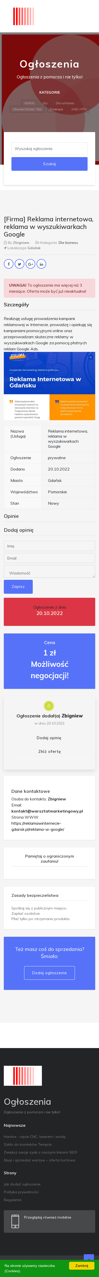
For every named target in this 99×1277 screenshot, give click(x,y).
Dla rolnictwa (65, 103)
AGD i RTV (78, 109)
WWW (29, 103)
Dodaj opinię (49, 737)
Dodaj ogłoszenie (49, 972)
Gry (45, 103)
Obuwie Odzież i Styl (27, 109)
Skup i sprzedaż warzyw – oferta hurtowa (39, 1160)
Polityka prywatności (21, 1192)
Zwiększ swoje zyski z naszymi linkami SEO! (40, 1152)
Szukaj (49, 163)
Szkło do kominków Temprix (28, 1144)
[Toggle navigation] (88, 16)
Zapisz (18, 586)
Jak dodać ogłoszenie (22, 1184)
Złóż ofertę (49, 751)
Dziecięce (56, 109)
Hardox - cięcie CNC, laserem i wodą (34, 1136)
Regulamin (13, 1200)
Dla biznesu (68, 242)
